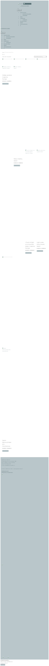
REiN (21, 16)
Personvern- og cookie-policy (7, 472)
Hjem (3, 52)
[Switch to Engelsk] (20, 4)
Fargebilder (25, 15)
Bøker (21, 22)
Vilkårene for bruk (5, 471)
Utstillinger (22, 18)
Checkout (2, 664)
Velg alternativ (5, 83)
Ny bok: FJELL (23, 21)
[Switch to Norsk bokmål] (27, 4)
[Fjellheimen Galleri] (5, 28)
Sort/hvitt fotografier (27, 14)
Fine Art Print (23, 12)
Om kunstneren (23, 24)
